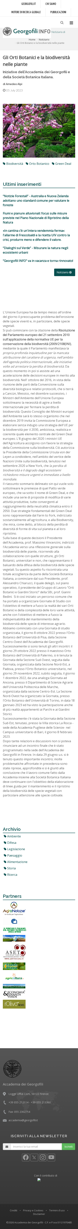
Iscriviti (68, 1146)
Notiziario (44, 39)
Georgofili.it (28, 4)
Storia (11, 868)
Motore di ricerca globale (26, 12)
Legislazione (15, 849)
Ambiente (13, 836)
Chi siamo (50, 4)
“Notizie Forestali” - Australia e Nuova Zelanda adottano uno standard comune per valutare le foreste (36, 200)
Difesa (11, 843)
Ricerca (11, 875)
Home (32, 39)
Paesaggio (14, 855)
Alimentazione (16, 862)
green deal (63, 164)
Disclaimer (39, 1214)
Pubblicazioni (58, 12)
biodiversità (14, 164)
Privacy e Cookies (33, 1210)
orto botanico (38, 164)
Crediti (13, 1210)
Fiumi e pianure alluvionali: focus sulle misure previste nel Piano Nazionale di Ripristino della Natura (36, 217)
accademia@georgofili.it (23, 1120)
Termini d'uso (57, 1210)
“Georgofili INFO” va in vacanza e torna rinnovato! (38, 261)
